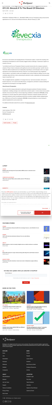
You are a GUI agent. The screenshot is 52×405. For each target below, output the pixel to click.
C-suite (4, 325)
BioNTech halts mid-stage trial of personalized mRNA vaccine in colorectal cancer (19, 170)
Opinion (4, 226)
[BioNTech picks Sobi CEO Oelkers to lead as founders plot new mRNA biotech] (38, 297)
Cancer (4, 169)
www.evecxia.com (31, 102)
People (14, 122)
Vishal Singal (5, 237)
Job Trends (5, 305)
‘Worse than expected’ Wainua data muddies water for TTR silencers (16, 178)
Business (29, 305)
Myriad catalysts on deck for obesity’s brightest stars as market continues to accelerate (20, 244)
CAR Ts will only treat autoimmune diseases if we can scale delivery (16, 236)
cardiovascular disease (8, 177)
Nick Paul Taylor (5, 262)
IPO (3, 251)
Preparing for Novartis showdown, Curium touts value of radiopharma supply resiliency (20, 260)
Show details (45, 208)
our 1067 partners (9, 191)
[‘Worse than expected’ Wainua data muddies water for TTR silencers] (46, 180)
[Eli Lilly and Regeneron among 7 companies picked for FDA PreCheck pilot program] (38, 317)
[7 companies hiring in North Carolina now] (14, 297)
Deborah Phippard (6, 229)
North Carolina (7, 122)
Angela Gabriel (16, 308)
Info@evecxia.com (7, 113)
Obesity (4, 242)
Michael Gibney (5, 245)
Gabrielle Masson (6, 180)
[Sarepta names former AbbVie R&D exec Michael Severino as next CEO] (14, 317)
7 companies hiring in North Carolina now (12, 306)
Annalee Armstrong (40, 309)
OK (42, 212)
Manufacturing (6, 259)
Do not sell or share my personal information (26, 213)
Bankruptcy (5, 188)
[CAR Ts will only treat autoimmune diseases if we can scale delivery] (46, 237)
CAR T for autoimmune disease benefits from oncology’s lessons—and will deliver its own (21, 227)
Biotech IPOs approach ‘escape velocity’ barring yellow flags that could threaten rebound (21, 252)
